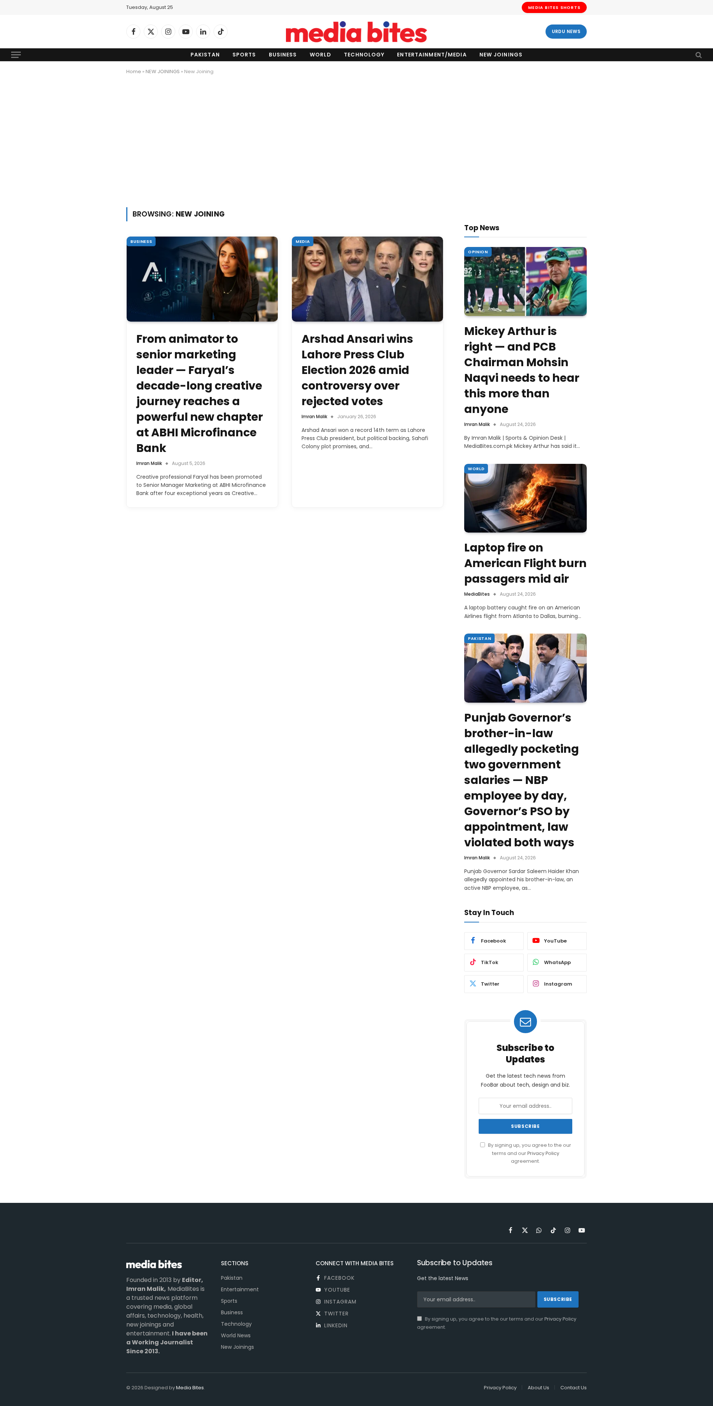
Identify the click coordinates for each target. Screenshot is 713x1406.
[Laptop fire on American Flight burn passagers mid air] (525, 498)
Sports (244, 54)
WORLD (476, 469)
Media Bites (190, 1387)
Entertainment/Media (431, 54)
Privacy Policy (543, 1153)
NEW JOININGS (163, 71)
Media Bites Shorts (554, 7)
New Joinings (500, 54)
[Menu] (16, 55)
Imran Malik (149, 463)
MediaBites (477, 594)
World (321, 54)
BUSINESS (141, 241)
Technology (364, 54)
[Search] (698, 55)
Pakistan (205, 54)
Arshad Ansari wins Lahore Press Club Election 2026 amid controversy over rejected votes (357, 370)
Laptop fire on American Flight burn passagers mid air (525, 563)
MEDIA (303, 241)
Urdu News (566, 31)
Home (133, 71)
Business (283, 54)
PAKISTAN (479, 638)
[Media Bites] (356, 31)
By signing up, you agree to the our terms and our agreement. (529, 1153)
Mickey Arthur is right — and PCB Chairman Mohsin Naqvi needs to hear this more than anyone (521, 370)
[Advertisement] (356, 140)
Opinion (478, 252)
